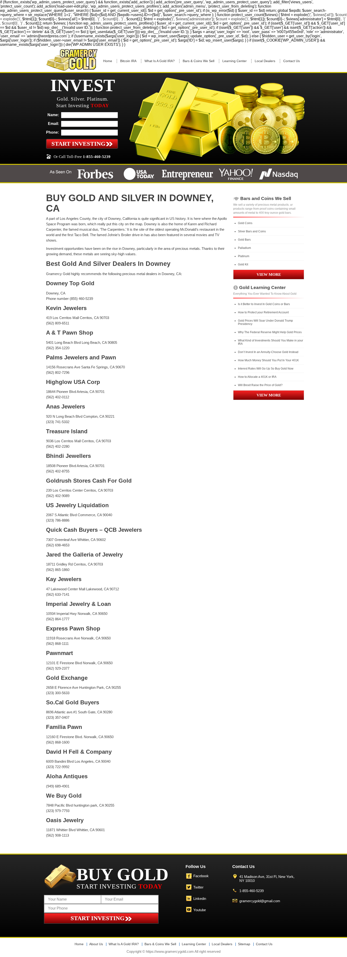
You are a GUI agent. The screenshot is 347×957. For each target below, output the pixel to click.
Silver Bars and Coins (252, 231)
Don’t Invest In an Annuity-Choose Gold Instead (268, 352)
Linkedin (199, 899)
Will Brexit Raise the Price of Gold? (260, 385)
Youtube (199, 910)
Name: (53, 115)
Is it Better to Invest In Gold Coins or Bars (264, 304)
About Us (96, 944)
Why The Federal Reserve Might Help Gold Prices (270, 332)
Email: (53, 124)
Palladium (244, 248)
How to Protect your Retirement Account (263, 312)
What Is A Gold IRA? (159, 61)
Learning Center (234, 61)
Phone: (52, 132)
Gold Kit (243, 264)
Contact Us (291, 61)
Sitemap (244, 944)
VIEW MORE (269, 274)
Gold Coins (245, 223)
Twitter (198, 887)
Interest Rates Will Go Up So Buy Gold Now (265, 368)
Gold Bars (244, 239)
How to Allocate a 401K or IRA (257, 377)
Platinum (243, 256)
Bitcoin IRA (128, 61)
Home (107, 61)
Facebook (201, 876)
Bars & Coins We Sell (198, 61)
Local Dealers (265, 61)
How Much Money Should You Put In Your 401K (268, 360)
